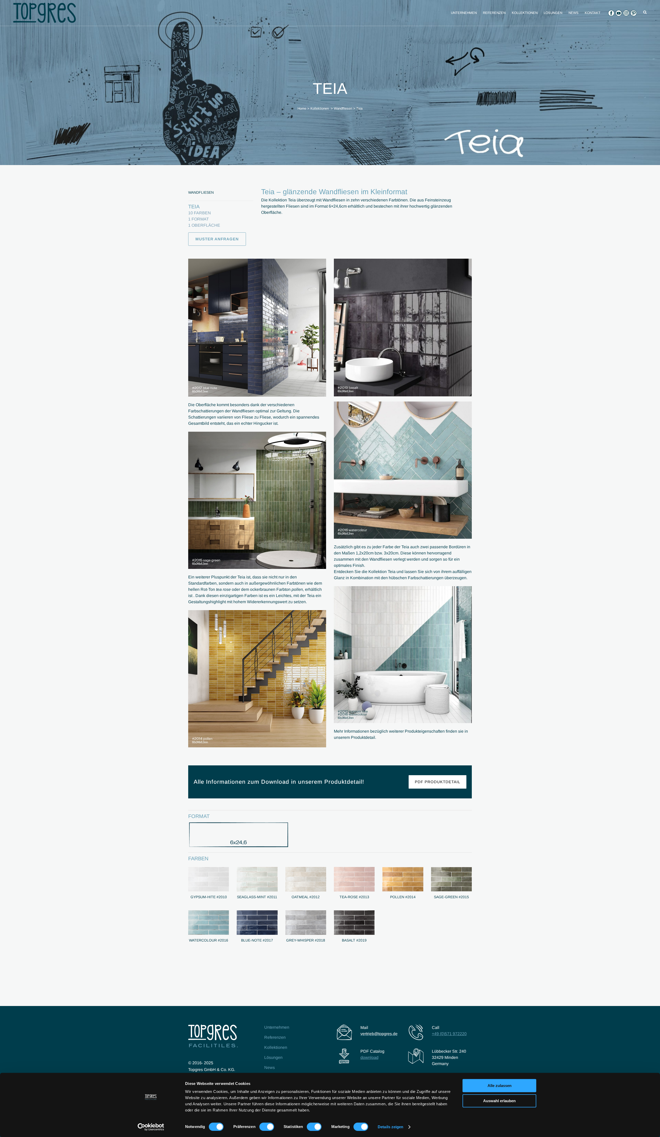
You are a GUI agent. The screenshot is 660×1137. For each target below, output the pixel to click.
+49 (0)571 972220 (449, 1034)
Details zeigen (390, 1127)
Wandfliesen (343, 108)
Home (302, 108)
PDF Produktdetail (437, 782)
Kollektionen (319, 108)
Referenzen (275, 1037)
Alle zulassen (500, 1085)
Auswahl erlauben (499, 1101)
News (269, 1067)
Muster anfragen (217, 239)
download (369, 1057)
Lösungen (273, 1057)
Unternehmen (276, 1027)
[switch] (266, 1127)
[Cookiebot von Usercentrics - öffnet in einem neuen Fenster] (151, 1127)
